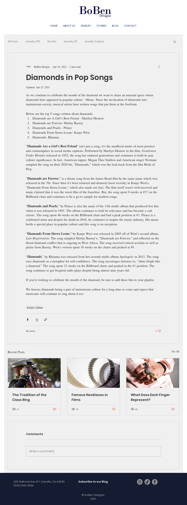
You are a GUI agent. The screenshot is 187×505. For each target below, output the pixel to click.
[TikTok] (147, 482)
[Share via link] (45, 319)
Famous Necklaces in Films (90, 397)
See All (175, 351)
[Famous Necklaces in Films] (93, 373)
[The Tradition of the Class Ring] (34, 373)
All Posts (13, 41)
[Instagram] (140, 482)
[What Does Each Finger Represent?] (152, 373)
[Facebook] (155, 482)
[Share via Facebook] (27, 319)
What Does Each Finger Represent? (150, 397)
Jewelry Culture (94, 41)
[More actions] (159, 66)
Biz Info (51, 41)
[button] (174, 41)
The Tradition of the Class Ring (29, 397)
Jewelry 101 (70, 41)
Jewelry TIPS (32, 41)
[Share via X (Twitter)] (36, 319)
